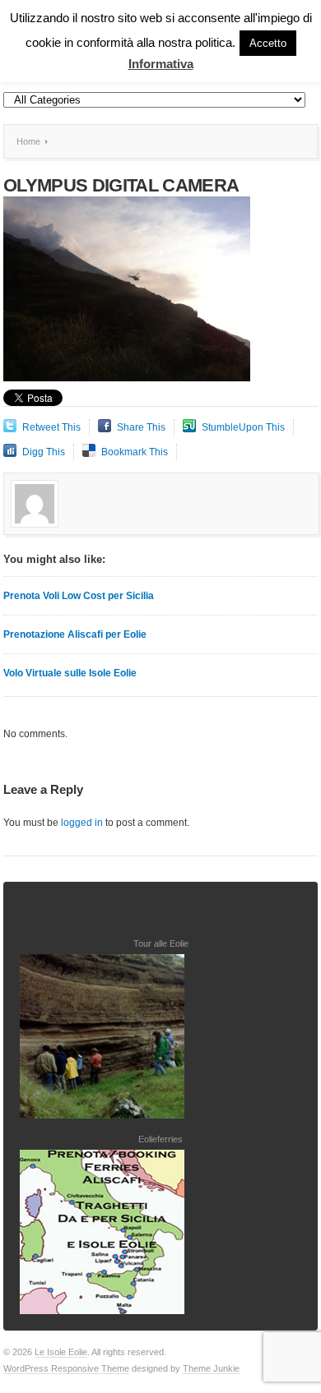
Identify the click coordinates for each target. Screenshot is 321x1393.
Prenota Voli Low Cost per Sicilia (78, 596)
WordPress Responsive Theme (66, 1368)
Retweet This (51, 427)
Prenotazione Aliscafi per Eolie (75, 634)
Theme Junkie (211, 1368)
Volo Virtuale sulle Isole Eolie (70, 673)
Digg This (43, 452)
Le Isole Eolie (61, 1352)
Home (28, 141)
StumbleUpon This (243, 427)
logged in (82, 822)
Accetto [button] (267, 43)
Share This (141, 427)
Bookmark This (134, 452)
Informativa (160, 64)
